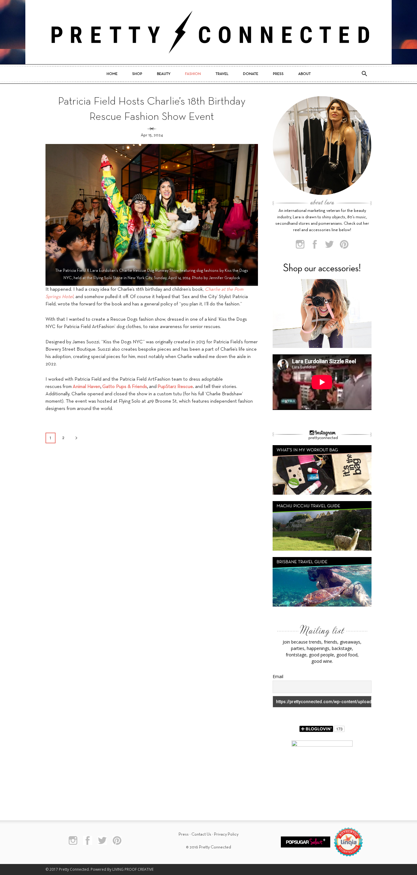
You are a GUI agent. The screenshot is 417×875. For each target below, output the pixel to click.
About (304, 74)
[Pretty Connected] (208, 32)
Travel (222, 74)
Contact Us (201, 834)
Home (112, 74)
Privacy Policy (226, 834)
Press (278, 74)
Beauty (163, 74)
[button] (364, 74)
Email (278, 676)
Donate (250, 74)
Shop (137, 74)
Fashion (193, 74)
